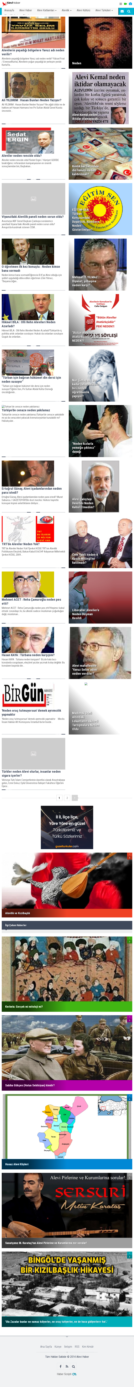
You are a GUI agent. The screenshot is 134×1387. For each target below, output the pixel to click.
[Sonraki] (75, 798)
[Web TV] (125, 4)
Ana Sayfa (46, 1346)
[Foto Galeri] (130, 4)
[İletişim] (122, 11)
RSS (77, 1346)
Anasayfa (9, 10)
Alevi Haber (25, 10)
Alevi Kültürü (83, 10)
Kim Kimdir (88, 1346)
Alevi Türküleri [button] (103, 10)
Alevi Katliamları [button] (45, 10)
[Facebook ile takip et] (60, 1366)
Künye (58, 1346)
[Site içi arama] (128, 11)
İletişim (68, 1346)
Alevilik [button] (65, 10)
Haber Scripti (64, 1374)
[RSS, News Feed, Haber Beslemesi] (67, 1366)
